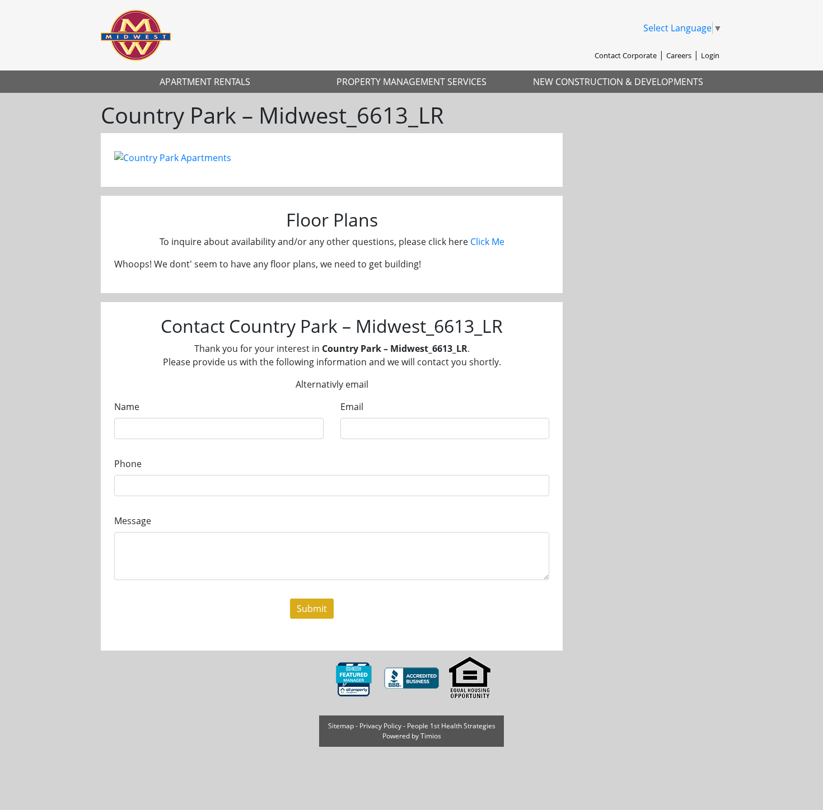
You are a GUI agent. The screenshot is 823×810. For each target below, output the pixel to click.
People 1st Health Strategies (451, 726)
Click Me (487, 242)
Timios (430, 736)
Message (132, 521)
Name (126, 407)
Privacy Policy (380, 726)
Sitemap (341, 726)
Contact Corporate (626, 55)
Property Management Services (411, 82)
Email (351, 407)
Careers (678, 55)
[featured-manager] (354, 678)
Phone (128, 464)
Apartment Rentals (205, 82)
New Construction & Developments (618, 82)
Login (710, 55)
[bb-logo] (413, 678)
